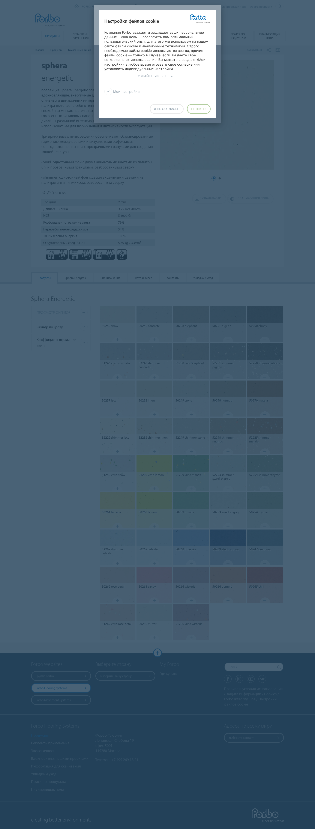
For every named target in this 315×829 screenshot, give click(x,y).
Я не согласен (167, 109)
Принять (199, 109)
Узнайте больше (153, 76)
